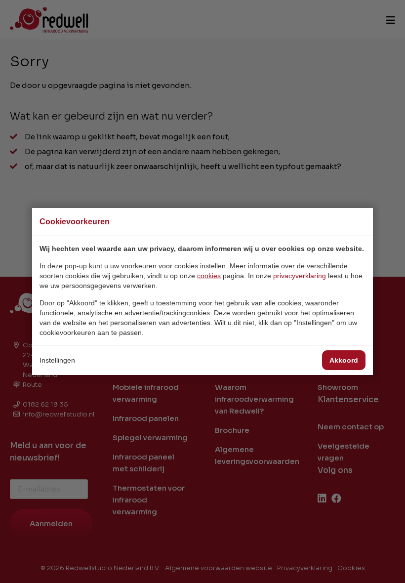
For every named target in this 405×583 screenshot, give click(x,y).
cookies (209, 276)
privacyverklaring (299, 276)
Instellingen (57, 360)
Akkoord (343, 360)
